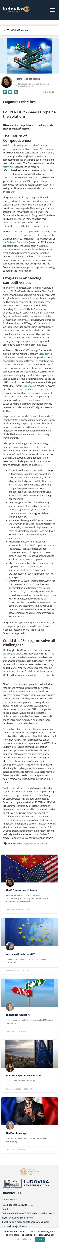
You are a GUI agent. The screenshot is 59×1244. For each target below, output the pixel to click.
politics (44, 843)
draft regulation (11, 653)
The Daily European (18, 30)
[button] (52, 10)
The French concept (16, 1133)
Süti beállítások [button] (23, 1239)
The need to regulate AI (18, 1014)
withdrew (34, 675)
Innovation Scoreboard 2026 (20, 954)
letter (38, 447)
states (6, 166)
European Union (30, 843)
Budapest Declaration (17, 242)
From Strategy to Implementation (23, 1075)
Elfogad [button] (39, 1239)
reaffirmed (46, 353)
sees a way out (28, 385)
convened (50, 149)
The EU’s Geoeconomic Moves (21, 890)
